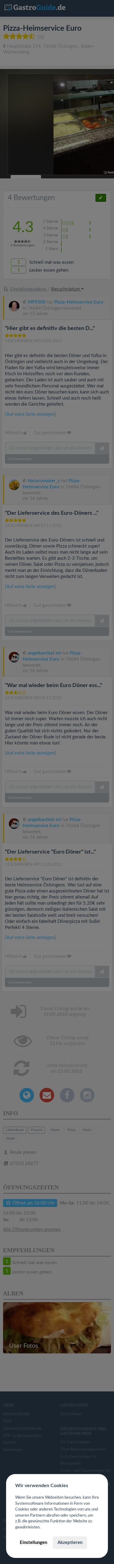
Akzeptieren (69, 1542)
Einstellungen (33, 1542)
